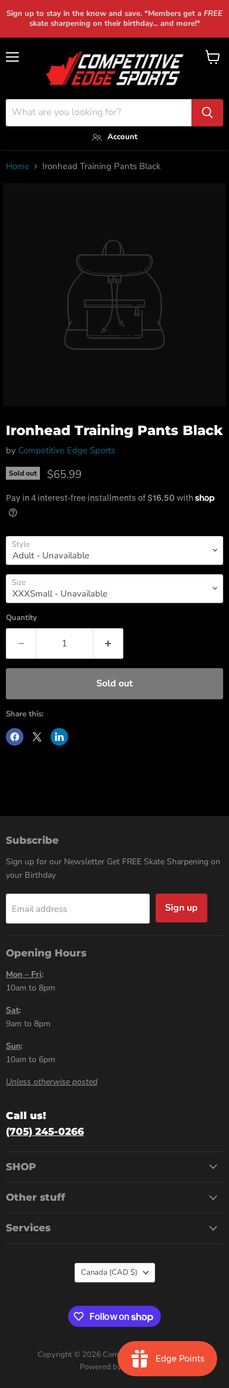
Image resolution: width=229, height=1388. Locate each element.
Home (17, 166)
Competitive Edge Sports (66, 450)
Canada (109, 1272)
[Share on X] (37, 737)
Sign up (181, 907)
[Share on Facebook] (14, 737)
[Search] (207, 112)
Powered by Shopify (114, 1367)
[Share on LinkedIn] (59, 737)
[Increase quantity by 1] (108, 643)
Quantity (21, 618)
